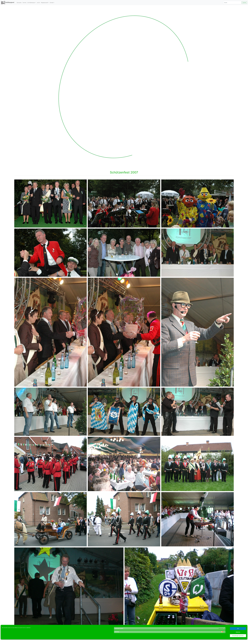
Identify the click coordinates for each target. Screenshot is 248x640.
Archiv (38, 2)
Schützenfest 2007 (124, 172)
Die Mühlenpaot (31, 2)
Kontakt (52, 2)
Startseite (19, 2)
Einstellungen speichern (238, 635)
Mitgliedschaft (44, 2)
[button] (18, 87)
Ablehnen (238, 632)
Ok (238, 628)
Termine (24, 2)
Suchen (244, 2)
